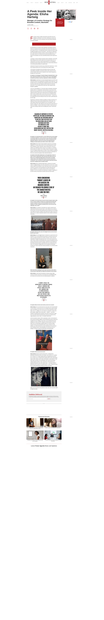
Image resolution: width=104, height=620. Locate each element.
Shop (66, 2)
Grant (74, 2)
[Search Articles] (77, 2)
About (59, 2)
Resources (37, 2)
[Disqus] (44, 537)
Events (41, 2)
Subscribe (70, 2)
